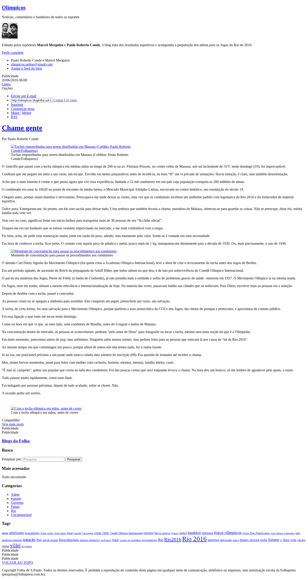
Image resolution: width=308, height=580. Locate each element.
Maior (15, 113)
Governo (17, 503)
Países (15, 507)
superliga (213, 540)
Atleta (15, 494)
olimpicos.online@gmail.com (32, 64)
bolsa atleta (60, 533)
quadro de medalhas (130, 540)
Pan (39, 540)
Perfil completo (12, 53)
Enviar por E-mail (23, 96)
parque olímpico (90, 540)
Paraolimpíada (69, 540)
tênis (286, 540)
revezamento (149, 540)
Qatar (115, 540)
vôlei (15, 545)
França (174, 533)
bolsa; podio (47, 533)
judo (297, 533)
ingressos (207, 533)
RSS (14, 117)
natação (29, 539)
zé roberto (26, 546)
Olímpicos (13, 7)
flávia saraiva (162, 533)
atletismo (16, 533)
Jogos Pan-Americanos (256, 533)
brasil (70, 533)
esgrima (148, 533)
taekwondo (226, 540)
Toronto (273, 540)
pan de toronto (50, 540)
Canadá (77, 533)
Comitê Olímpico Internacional (126, 533)
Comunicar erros (22, 109)
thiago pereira (249, 540)
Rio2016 (172, 539)
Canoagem (87, 533)
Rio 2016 (194, 538)
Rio (13, 511)
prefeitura (106, 540)
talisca (236, 540)
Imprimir (17, 105)
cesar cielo (101, 533)
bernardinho (32, 533)
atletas (5, 533)
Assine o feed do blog (26, 68)
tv (281, 540)
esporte (16, 498)
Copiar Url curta (65, 100)
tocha (263, 540)
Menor (26, 113)
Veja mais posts (13, 424)
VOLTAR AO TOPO (17, 562)
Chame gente (22, 128)
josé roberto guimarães (282, 533)
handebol (194, 533)
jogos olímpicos (227, 532)
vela (293, 540)
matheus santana (12, 540)
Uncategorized (21, 515)
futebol (183, 533)
